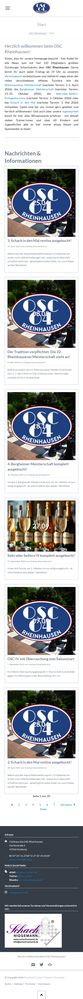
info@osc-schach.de (26, 872)
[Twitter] (42, 965)
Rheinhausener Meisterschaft (23, 85)
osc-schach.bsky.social (31, 879)
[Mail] (33, 965)
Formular (30, 983)
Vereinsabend (13, 76)
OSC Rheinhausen (38, 33)
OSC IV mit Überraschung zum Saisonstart (40, 659)
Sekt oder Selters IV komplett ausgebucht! (41, 555)
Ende (43, 809)
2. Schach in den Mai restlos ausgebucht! (39, 762)
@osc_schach (25, 876)
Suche (8, 983)
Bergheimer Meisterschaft (37, 89)
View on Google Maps (20, 859)
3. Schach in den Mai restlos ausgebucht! (39, 240)
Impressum (44, 983)
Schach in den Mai (22, 102)
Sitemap (18, 983)
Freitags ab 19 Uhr (19, 892)
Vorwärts (66, 804)
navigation (7, 8)
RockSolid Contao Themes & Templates (44, 977)
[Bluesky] (50, 965)
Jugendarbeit (70, 111)
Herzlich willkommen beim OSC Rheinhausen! (41, 956)
